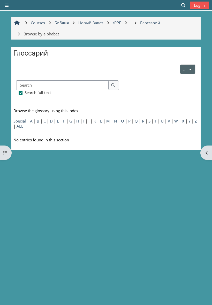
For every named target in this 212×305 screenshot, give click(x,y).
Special (19, 121)
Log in (199, 5)
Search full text (38, 92)
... (189, 69)
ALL (20, 126)
